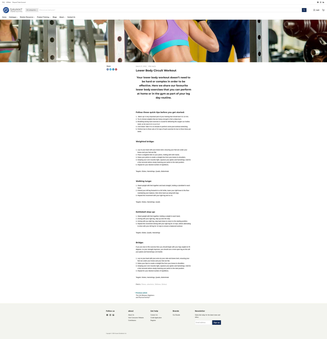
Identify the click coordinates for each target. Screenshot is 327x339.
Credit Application (156, 317)
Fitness (143, 284)
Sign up (217, 322)
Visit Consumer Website (136, 317)
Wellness (158, 284)
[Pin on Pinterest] (116, 69)
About (61, 17)
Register (153, 320)
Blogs (55, 17)
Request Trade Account (19, 2)
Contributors (132, 320)
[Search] (304, 10)
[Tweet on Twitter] (110, 69)
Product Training (43, 17)
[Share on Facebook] (108, 69)
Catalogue (13, 17)
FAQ (3, 2)
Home (4, 17)
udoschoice (150, 284)
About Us (131, 315)
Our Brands (176, 315)
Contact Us (71, 17)
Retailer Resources (27, 17)
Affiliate (8, 2)
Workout (164, 284)
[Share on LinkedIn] (113, 69)
